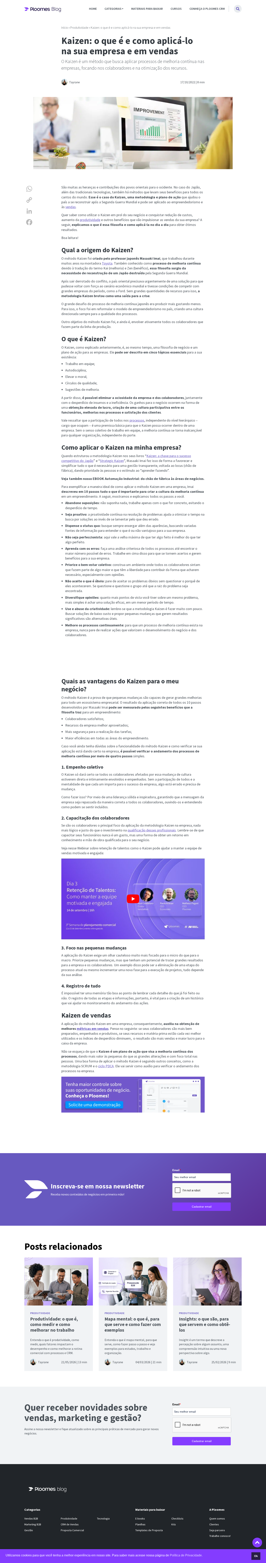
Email (176, 1170)
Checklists (177, 1518)
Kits (173, 1524)
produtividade (90, 220)
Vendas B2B (31, 1518)
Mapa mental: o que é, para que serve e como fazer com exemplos (133, 1324)
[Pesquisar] (238, 9)
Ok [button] (256, 1556)
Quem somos (217, 1518)
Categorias (113, 9)
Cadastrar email (201, 1206)
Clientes (214, 1524)
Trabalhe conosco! (220, 1536)
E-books (140, 1518)
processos (136, 420)
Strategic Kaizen (112, 460)
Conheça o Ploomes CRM (207, 9)
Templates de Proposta (149, 1530)
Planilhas (140, 1524)
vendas (70, 207)
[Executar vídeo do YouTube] (133, 899)
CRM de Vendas (70, 1524)
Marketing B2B (32, 1524)
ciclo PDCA (106, 1066)
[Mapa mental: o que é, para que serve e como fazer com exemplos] (133, 1281)
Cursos (176, 9)
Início (64, 27)
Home (93, 9)
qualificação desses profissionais (152, 830)
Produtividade (79, 27)
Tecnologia (103, 1518)
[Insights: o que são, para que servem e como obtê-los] (207, 1281)
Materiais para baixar (147, 9)
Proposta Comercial (72, 1530)
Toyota (107, 263)
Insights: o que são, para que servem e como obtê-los (204, 1324)
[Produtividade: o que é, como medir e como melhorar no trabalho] (58, 1281)
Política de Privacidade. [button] (186, 1555)
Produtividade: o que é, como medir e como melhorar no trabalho (54, 1324)
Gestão (28, 1530)
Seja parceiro (217, 1530)
